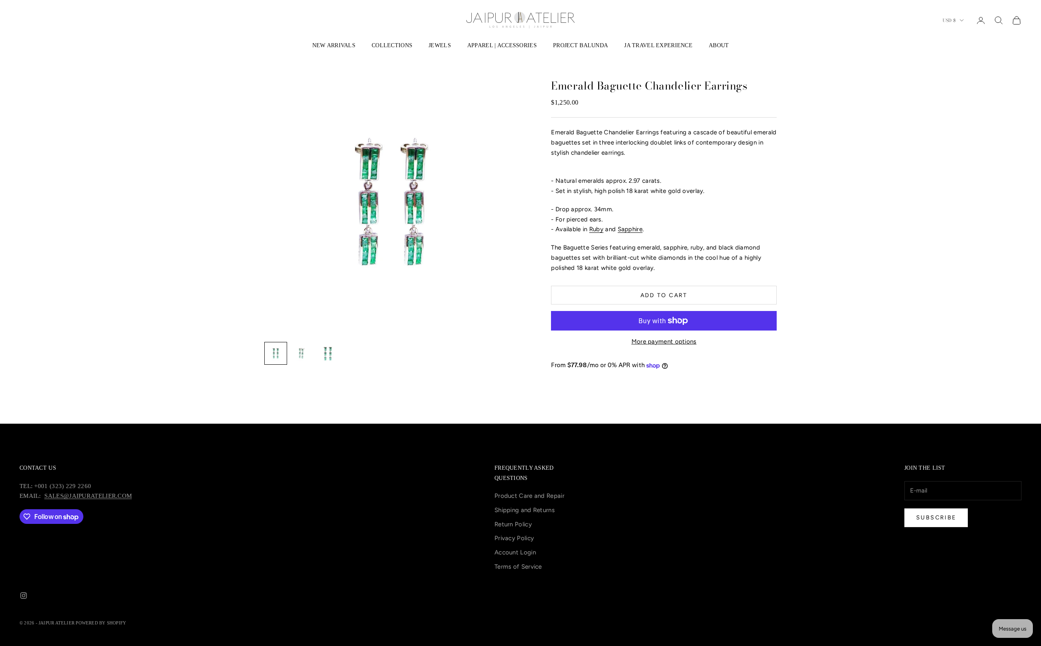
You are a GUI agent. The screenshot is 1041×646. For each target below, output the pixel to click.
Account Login (515, 552)
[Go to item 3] (327, 353)
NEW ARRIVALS (333, 45)
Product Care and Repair (529, 495)
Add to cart (664, 295)
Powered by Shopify (101, 622)
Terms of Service (518, 566)
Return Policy (513, 524)
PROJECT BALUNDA (580, 45)
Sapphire (630, 229)
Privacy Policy (514, 538)
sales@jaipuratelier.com (88, 496)
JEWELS (440, 45)
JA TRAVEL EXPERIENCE (658, 45)
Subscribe (936, 517)
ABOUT (719, 45)
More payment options (664, 341)
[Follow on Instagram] (24, 595)
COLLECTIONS (392, 45)
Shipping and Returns (524, 510)
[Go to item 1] (275, 353)
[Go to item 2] (301, 353)
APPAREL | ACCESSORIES (502, 45)
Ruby (596, 229)
